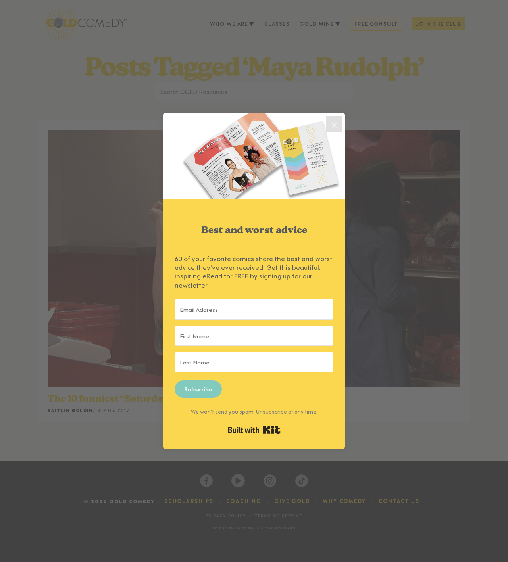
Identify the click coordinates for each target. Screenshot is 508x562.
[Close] (334, 124)
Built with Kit (254, 430)
